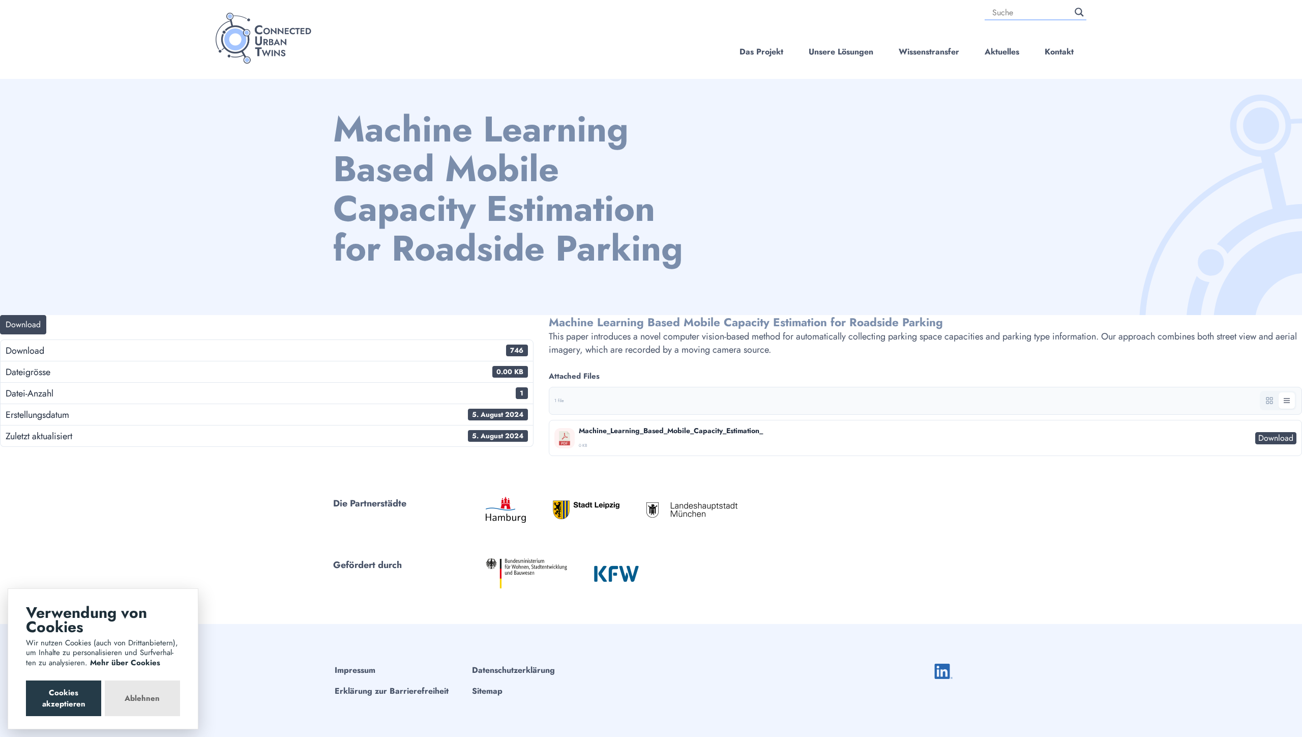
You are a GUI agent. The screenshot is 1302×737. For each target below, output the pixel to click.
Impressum (355, 670)
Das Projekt (761, 52)
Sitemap (487, 691)
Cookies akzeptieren (63, 698)
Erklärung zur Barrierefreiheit (392, 691)
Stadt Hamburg (506, 510)
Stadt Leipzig (586, 509)
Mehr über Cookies (125, 662)
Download (23, 324)
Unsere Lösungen (841, 52)
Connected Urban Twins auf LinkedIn (943, 671)
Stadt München (691, 510)
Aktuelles (1002, 52)
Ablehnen (142, 698)
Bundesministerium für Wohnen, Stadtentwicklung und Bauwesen (526, 573)
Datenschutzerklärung (513, 670)
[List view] (1287, 400)
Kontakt (1059, 52)
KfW (616, 573)
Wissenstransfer (929, 52)
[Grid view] (1269, 400)
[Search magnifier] (1079, 12)
